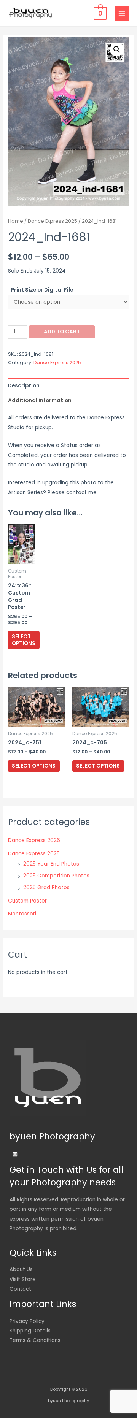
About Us (21, 1269)
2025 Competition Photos (56, 875)
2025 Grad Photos (46, 887)
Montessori (22, 913)
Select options (23, 640)
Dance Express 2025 (52, 221)
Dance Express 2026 (34, 840)
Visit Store (23, 1279)
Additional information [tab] (40, 400)
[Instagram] (15, 1154)
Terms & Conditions (35, 1340)
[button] (117, 49)
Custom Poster (27, 900)
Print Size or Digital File (42, 289)
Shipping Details (30, 1330)
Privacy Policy (27, 1321)
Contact (20, 1289)
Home (15, 221)
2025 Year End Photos (51, 864)
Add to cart (62, 331)
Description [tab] (24, 385)
